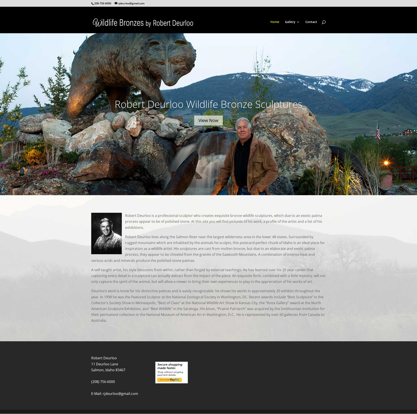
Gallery (290, 22)
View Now (208, 120)
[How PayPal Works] (171, 382)
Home (274, 22)
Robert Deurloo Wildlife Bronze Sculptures (208, 104)
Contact (311, 22)
